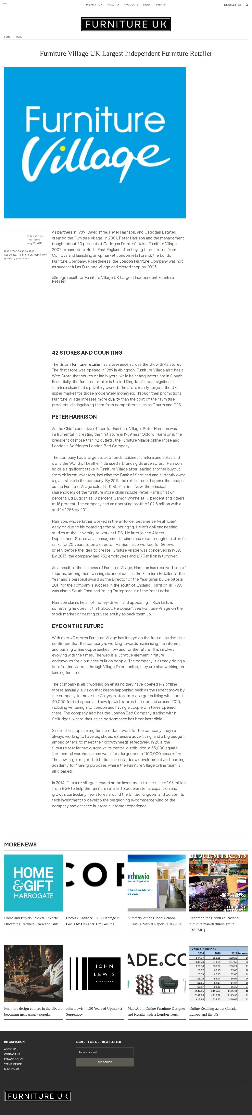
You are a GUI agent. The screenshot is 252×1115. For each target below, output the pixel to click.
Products (131, 4)
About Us (10, 1049)
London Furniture (134, 261)
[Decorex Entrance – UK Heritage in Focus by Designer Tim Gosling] (95, 883)
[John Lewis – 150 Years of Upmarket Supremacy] (95, 973)
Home (7, 37)
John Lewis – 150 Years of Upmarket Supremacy (94, 1011)
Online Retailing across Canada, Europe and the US (213, 1011)
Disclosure (11, 1069)
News (147, 4)
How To (113, 4)
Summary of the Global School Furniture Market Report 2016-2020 (155, 921)
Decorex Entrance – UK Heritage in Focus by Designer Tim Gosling (93, 921)
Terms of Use (12, 1064)
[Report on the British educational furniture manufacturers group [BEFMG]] (218, 883)
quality (114, 399)
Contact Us (12, 1054)
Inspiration (94, 4)
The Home (33, 239)
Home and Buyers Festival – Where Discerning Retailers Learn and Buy (31, 921)
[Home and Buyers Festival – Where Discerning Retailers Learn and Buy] (33, 883)
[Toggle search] (247, 5)
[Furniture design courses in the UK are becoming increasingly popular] (33, 973)
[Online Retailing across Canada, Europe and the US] (218, 973)
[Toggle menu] (5, 5)
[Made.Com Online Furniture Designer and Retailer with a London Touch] (157, 973)
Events (161, 4)
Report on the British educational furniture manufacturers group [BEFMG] (214, 924)
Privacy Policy (13, 1059)
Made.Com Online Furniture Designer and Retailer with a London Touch (156, 1011)
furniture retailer (86, 364)
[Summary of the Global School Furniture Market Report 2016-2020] (157, 883)
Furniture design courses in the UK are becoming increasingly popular (33, 1011)
